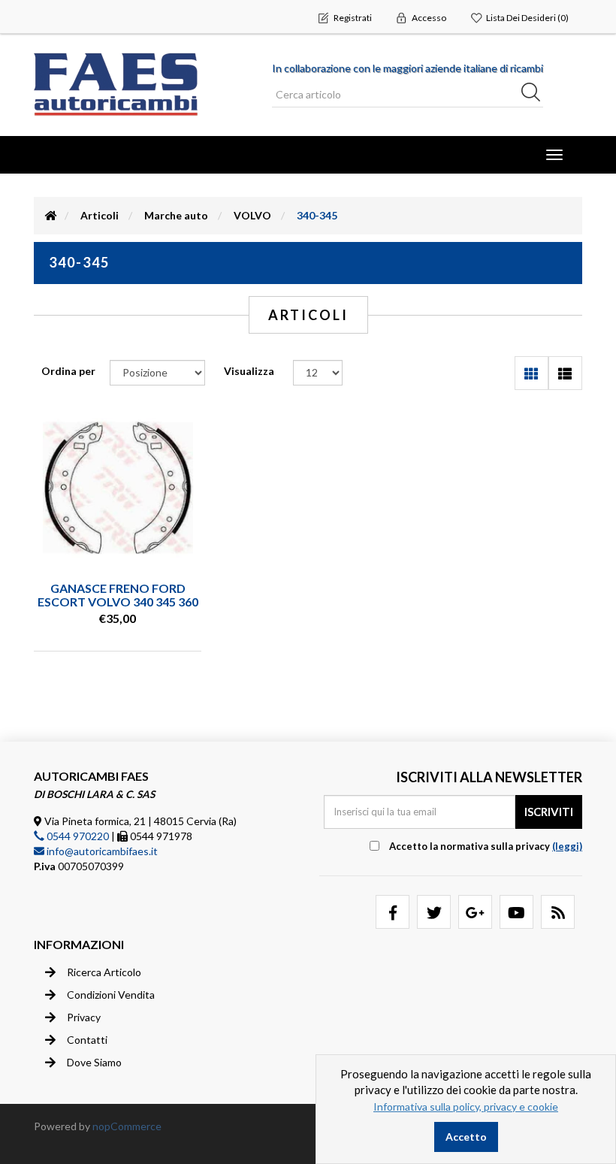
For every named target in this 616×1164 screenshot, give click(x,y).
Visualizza (249, 370)
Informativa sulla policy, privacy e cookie (465, 1106)
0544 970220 (76, 836)
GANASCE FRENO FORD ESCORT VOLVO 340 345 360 (118, 595)
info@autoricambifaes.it (101, 851)
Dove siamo (94, 1062)
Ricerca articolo (104, 972)
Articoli (99, 215)
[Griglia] (531, 373)
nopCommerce (127, 1126)
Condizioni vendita (111, 994)
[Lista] (565, 373)
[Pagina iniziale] (51, 215)
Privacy (84, 1017)
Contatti (87, 1039)
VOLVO (252, 215)
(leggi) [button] (567, 846)
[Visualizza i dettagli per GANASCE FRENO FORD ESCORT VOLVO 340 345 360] (118, 488)
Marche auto (176, 215)
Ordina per (68, 370)
